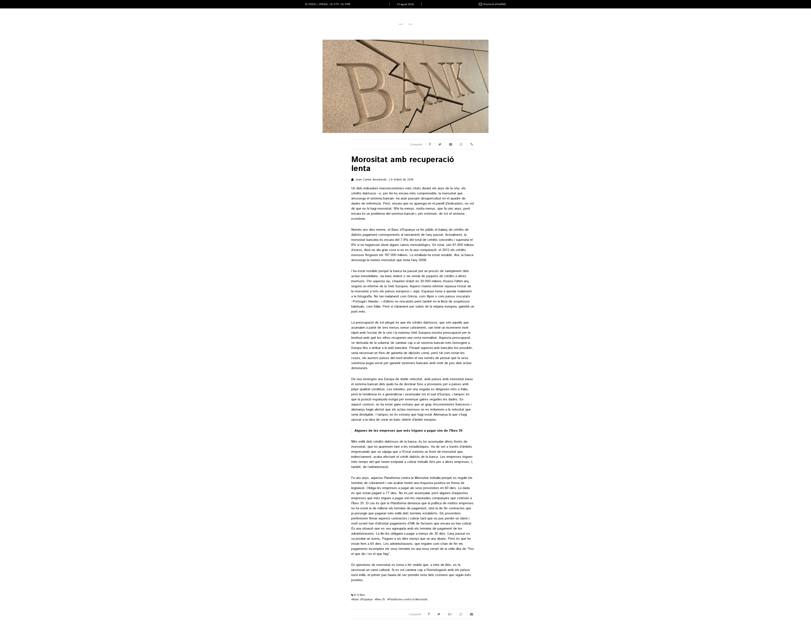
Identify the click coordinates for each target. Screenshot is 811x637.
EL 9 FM (346, 4)
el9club (323, 4)
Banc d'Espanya (362, 600)
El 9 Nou (359, 595)
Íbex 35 (380, 600)
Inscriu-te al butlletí (494, 4)
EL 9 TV (335, 4)
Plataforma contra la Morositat (407, 600)
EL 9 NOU (310, 4)
